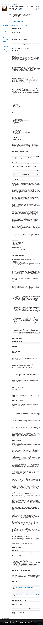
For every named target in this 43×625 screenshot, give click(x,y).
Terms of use (35, 1)
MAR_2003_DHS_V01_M (15, 4)
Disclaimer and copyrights (5, 47)
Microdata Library (12, 2)
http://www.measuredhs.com (29, 587)
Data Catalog (18, 1)
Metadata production (6, 51)
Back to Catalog (5, 618)
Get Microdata (20, 9)
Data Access (5, 44)
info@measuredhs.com (20, 587)
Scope (4, 29)
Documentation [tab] (18, 25)
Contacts (4, 49)
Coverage (4, 31)
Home (2, 4)
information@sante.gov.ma (20, 594)
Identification (5, 27)
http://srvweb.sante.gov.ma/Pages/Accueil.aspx (32, 594)
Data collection (5, 39)
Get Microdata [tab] (25, 25)
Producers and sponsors (5, 34)
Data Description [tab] (12, 25)
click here (34, 622)
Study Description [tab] (5, 25)
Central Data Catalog (6, 4)
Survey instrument (6, 37)
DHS (10, 4)
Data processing (5, 41)
